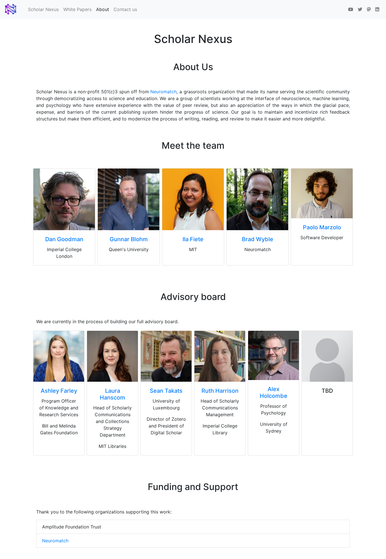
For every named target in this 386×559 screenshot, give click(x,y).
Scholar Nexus (43, 9)
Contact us (125, 9)
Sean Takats (166, 390)
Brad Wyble (257, 239)
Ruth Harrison (219, 390)
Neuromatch (163, 91)
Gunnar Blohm (129, 239)
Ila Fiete (193, 239)
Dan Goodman (64, 239)
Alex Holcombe (273, 392)
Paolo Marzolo (322, 227)
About (103, 9)
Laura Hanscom (112, 394)
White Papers (77, 9)
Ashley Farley (59, 390)
